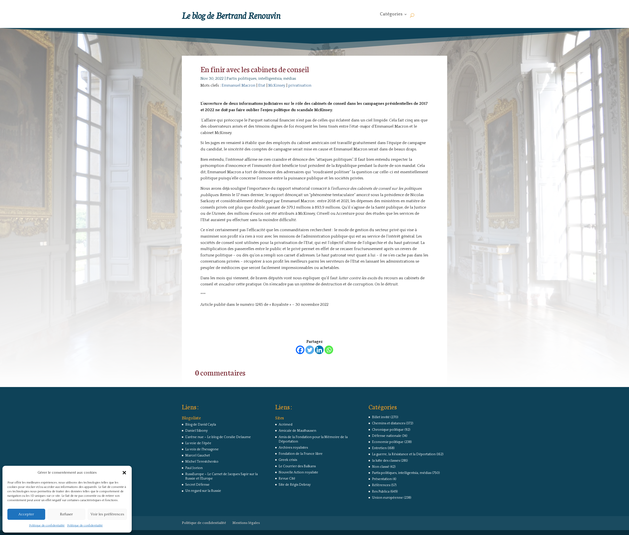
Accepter (26, 514)
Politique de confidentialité (47, 525)
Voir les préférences (107, 514)
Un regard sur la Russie (203, 491)
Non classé (380, 467)
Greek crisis (288, 460)
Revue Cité (287, 479)
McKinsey (276, 85)
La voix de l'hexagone (202, 449)
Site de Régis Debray (295, 485)
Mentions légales (246, 523)
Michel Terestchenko (201, 462)
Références (381, 485)
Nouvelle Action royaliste (298, 472)
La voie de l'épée (198, 443)
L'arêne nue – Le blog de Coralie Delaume (218, 437)
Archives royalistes (293, 448)
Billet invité (381, 417)
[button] (124, 472)
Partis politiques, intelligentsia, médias (261, 78)
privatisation (299, 85)
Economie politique (387, 442)
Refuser (66, 514)
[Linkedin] (319, 350)
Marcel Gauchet (197, 455)
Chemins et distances (388, 423)
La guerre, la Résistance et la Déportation (404, 454)
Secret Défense (197, 485)
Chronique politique (388, 430)
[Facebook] (300, 350)
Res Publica (380, 492)
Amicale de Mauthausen (297, 431)
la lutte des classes (386, 461)
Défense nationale (386, 436)
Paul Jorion (194, 468)
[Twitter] (309, 350)
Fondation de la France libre (301, 454)
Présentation (382, 479)
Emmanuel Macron (238, 85)
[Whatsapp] (329, 350)
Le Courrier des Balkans (297, 466)
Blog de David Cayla (200, 425)
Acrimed (285, 425)
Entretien (379, 448)
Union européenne (387, 498)
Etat (261, 85)
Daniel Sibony (196, 431)
